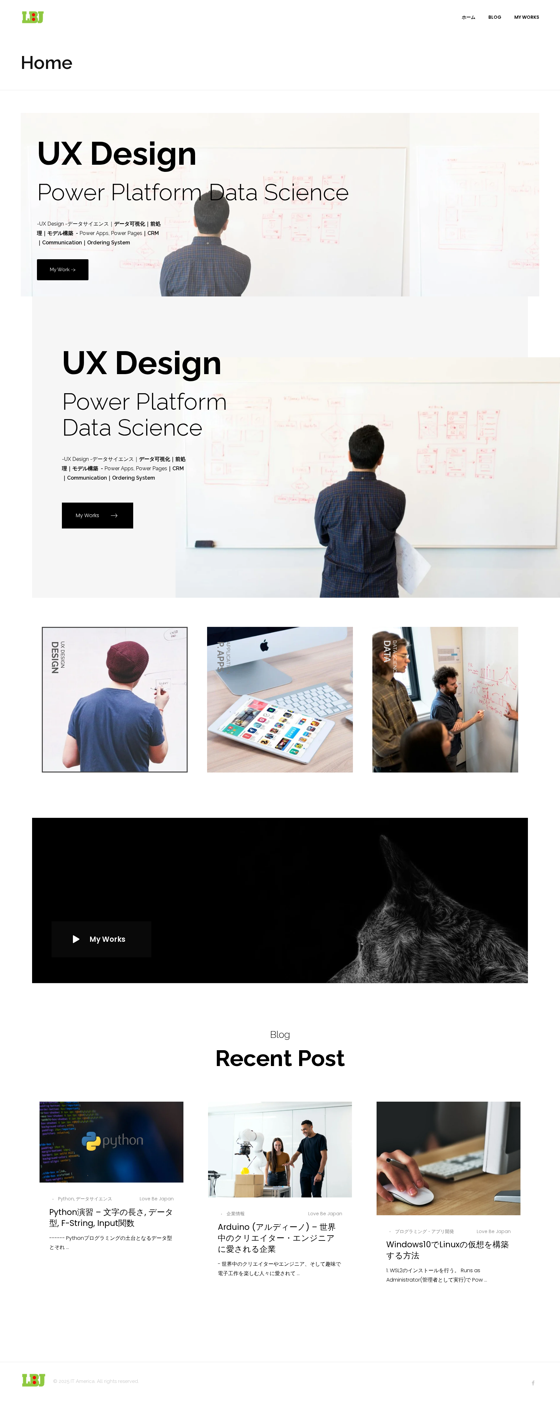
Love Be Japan (157, 1198)
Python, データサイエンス (85, 1198)
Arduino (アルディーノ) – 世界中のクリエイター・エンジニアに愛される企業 (277, 1238)
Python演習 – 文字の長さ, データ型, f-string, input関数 (111, 1217)
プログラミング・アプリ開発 (424, 1231)
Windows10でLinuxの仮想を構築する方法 (447, 1250)
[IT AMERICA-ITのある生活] (33, 17)
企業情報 (236, 1213)
